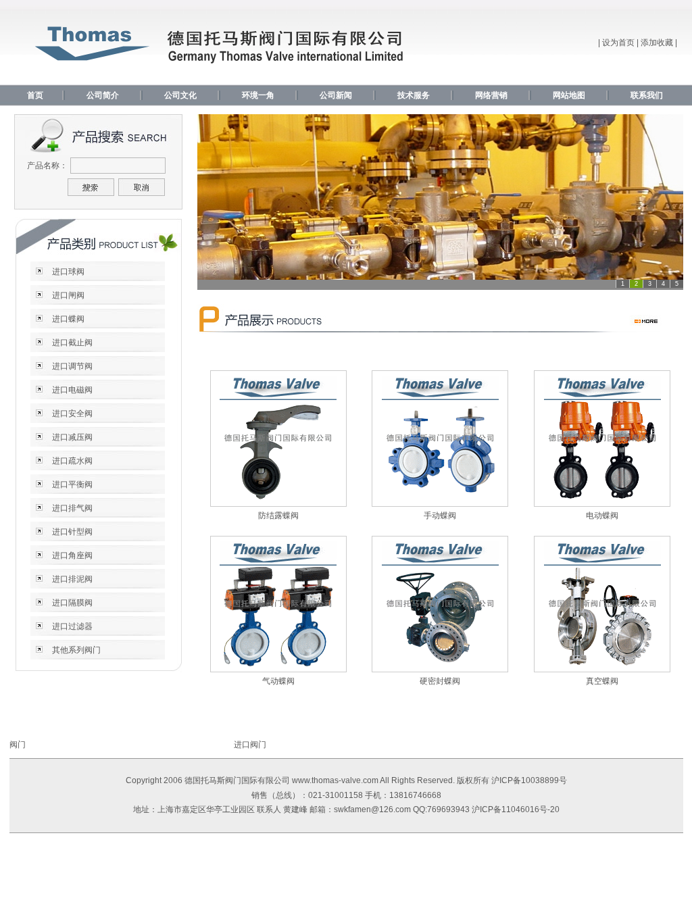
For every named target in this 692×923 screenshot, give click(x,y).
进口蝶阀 (68, 319)
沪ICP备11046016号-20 (516, 809)
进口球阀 (68, 271)
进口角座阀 (72, 555)
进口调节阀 (72, 366)
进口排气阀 (72, 508)
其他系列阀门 (76, 650)
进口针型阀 (72, 532)
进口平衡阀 (72, 484)
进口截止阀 (72, 342)
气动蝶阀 (278, 681)
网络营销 (491, 95)
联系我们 (647, 95)
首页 (35, 95)
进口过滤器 (72, 626)
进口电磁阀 (72, 390)
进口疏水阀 (72, 461)
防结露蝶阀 (278, 515)
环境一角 (258, 95)
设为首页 (618, 42)
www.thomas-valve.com (335, 780)
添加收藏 (657, 42)
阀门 (17, 744)
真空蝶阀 (602, 681)
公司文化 (180, 95)
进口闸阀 (68, 295)
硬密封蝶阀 (440, 681)
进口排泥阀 (72, 579)
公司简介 (102, 95)
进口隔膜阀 (72, 602)
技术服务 (413, 95)
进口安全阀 (72, 413)
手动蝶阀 (440, 515)
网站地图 (569, 95)
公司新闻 (336, 95)
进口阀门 (250, 744)
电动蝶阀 (602, 515)
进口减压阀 (72, 437)
